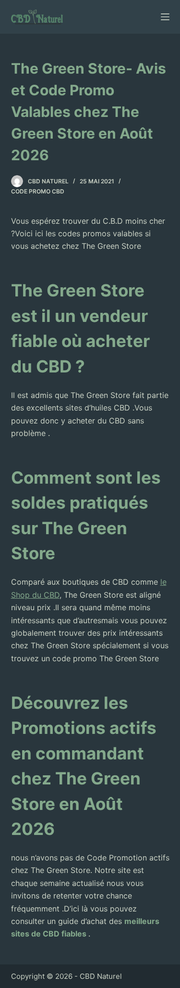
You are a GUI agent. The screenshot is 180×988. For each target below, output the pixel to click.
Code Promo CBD (37, 191)
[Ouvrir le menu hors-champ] (165, 17)
